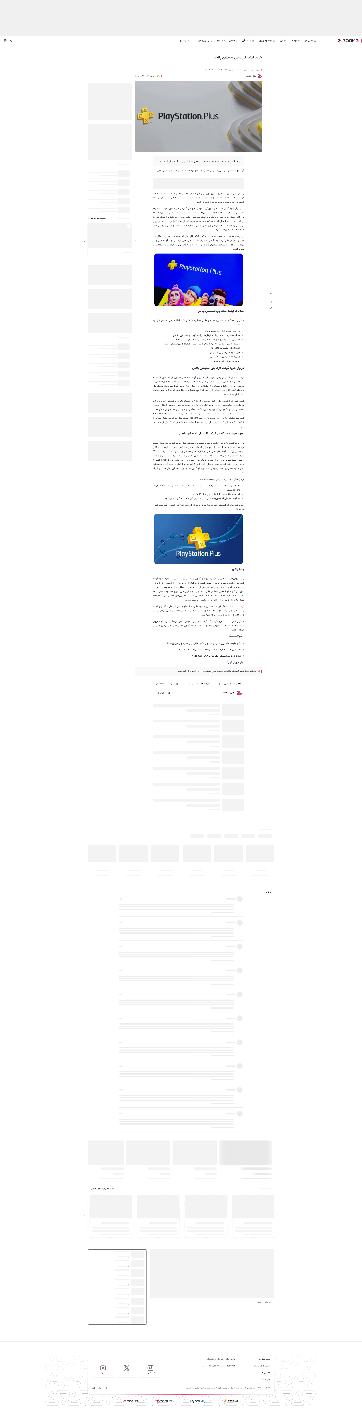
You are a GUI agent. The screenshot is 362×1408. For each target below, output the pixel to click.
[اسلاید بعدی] (84, 240)
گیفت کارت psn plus (234, 606)
